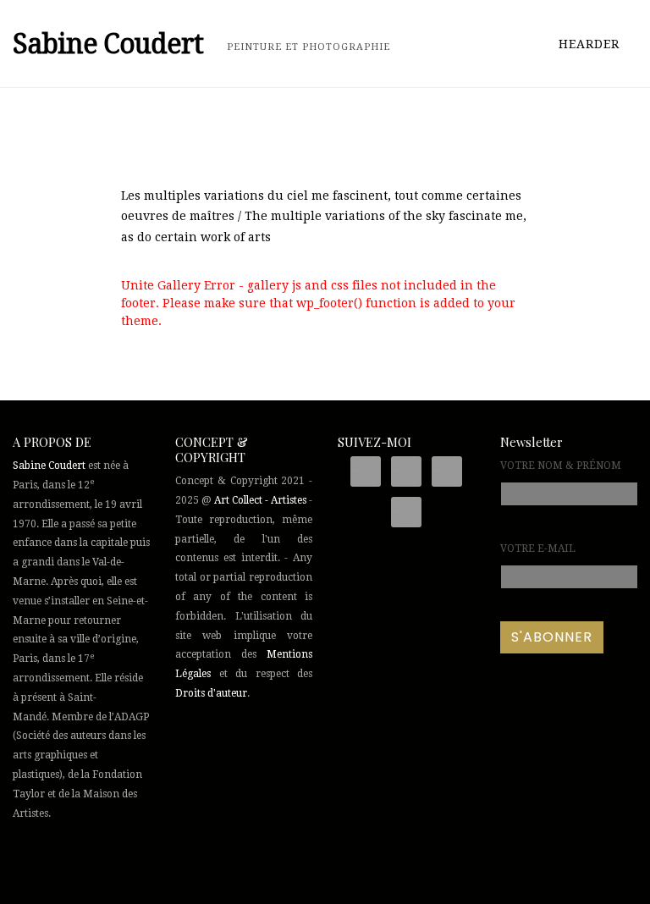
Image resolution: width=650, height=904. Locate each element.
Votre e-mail (538, 548)
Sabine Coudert (49, 465)
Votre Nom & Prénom (560, 465)
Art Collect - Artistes (260, 500)
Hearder (591, 44)
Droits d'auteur (211, 693)
